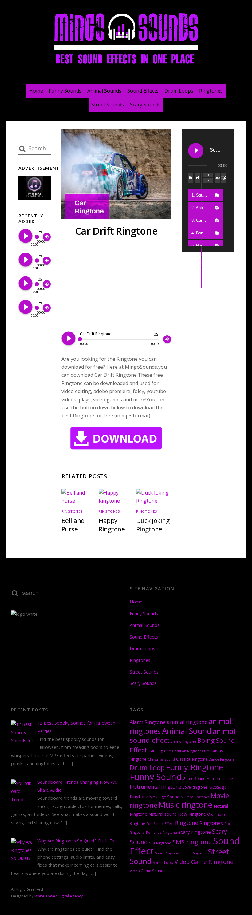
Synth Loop (163, 862)
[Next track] (197, 178)
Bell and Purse (73, 524)
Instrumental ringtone (155, 786)
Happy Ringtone (112, 524)
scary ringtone (194, 832)
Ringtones (211, 90)
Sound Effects (143, 90)
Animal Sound (186, 731)
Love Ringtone (195, 787)
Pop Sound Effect (160, 824)
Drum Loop (147, 767)
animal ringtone (187, 722)
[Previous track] (190, 178)
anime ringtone (183, 741)
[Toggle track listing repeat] (217, 178)
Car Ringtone (159, 751)
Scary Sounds (145, 104)
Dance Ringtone (221, 759)
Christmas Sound (161, 759)
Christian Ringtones (187, 751)
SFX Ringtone (160, 843)
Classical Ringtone (191, 759)
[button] (217, 195)
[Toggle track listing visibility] (223, 178)
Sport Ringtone (167, 853)
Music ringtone (185, 804)
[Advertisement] (116, 285)
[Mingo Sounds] (126, 65)
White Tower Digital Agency (58, 896)
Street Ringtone (193, 853)
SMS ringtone (192, 842)
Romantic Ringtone (161, 832)
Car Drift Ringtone (116, 230)
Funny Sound (156, 776)
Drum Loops (178, 90)
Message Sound (164, 796)
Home (36, 90)
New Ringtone (192, 814)
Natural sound (162, 814)
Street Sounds (107, 104)
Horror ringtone (220, 779)
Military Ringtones (195, 797)
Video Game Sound (146, 870)
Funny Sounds (65, 90)
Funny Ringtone (194, 767)
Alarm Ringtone (148, 722)
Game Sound (194, 778)
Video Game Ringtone (204, 861)
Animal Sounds (104, 90)
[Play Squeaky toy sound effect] (195, 150)
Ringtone (186, 822)
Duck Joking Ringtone (152, 524)
